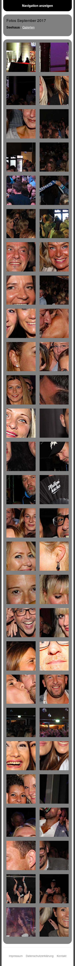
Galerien (28, 27)
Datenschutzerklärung (40, 956)
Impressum (16, 956)
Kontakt (61, 956)
